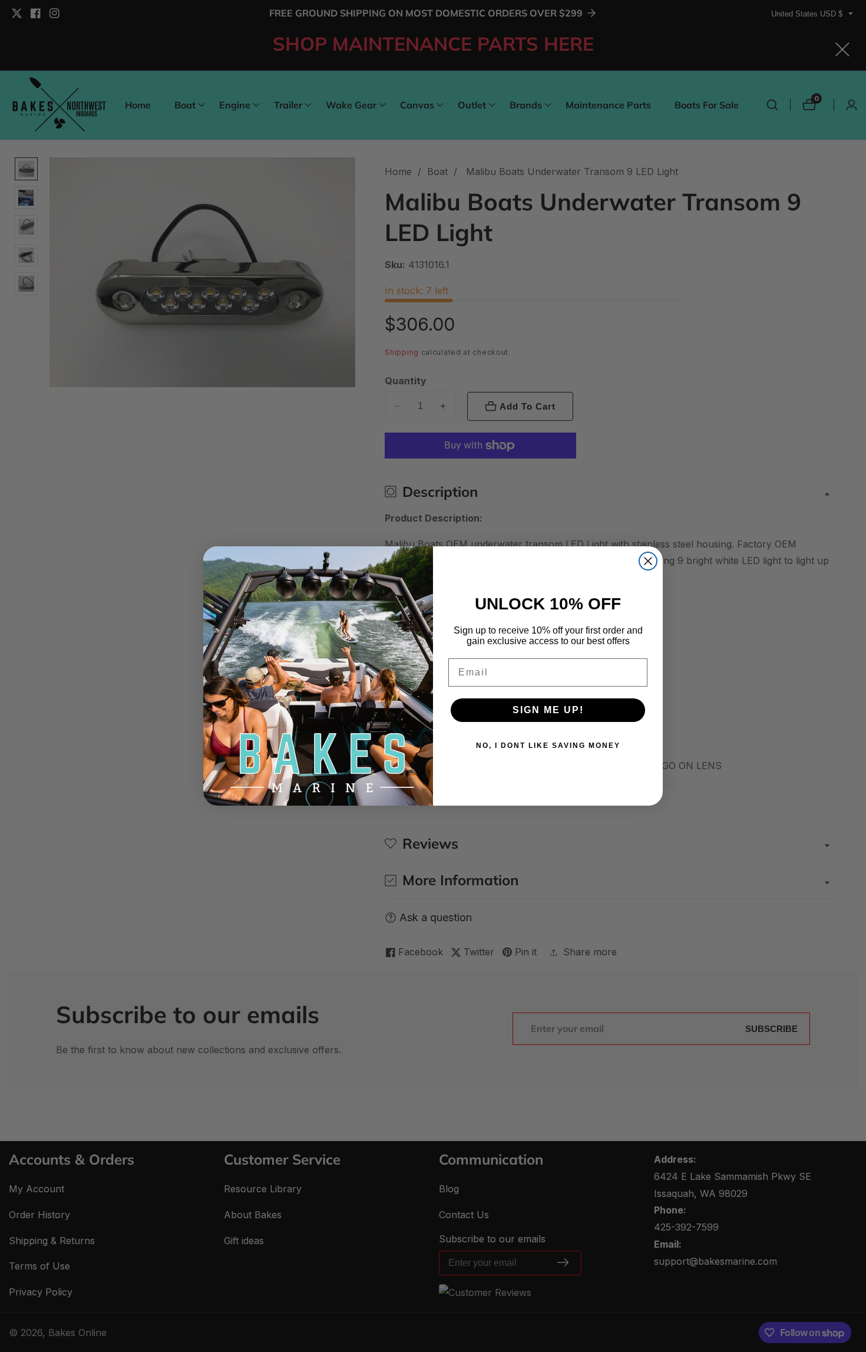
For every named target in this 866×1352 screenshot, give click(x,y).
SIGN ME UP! (548, 710)
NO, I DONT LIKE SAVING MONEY (548, 745)
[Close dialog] (648, 561)
